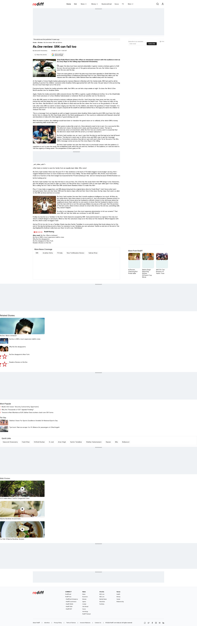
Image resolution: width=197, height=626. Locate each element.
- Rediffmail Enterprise (71, 599)
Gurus (117, 4)
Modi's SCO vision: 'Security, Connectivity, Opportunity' (20, 407)
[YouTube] (159, 623)
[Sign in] (162, 4)
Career (118, 599)
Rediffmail (68, 594)
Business (85, 596)
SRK (37, 253)
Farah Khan (26, 442)
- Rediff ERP (68, 609)
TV (123, 4)
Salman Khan (93, 253)
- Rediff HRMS (69, 604)
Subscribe (151, 43)
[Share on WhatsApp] (145, 623)
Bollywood (125, 442)
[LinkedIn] (163, 623)
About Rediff (36, 622)
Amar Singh (62, 442)
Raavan (108, 442)
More (129, 4)
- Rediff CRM (68, 606)
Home (68, 4)
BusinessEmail (107, 4)
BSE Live (101, 594)
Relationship (120, 601)
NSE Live (101, 596)
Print (163, 41)
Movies (40, 42)
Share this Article (41, 54)
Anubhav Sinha (48, 253)
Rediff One (68, 596)
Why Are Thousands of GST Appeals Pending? (18, 410)
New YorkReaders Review (75, 253)
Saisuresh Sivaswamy (41, 50)
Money (93, 4)
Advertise (47, 622)
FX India (60, 253)
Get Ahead (85, 606)
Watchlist (102, 601)
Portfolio (101, 604)
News (83, 4)
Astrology (85, 611)
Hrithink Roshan (39, 442)
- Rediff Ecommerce (70, 601)
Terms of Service (71, 622)
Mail (75, 4)
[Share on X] (148, 623)
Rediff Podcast (86, 614)
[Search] (157, 4)
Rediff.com (113, 622)
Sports (84, 601)
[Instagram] (156, 623)
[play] (22, 489)
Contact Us (98, 622)
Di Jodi (51, 442)
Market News (103, 599)
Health (118, 594)
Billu (116, 442)
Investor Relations (85, 622)
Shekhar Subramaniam (94, 442)
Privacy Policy (58, 622)
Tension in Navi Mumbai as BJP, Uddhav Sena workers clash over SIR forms (27, 412)
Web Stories (5, 478)
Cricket (84, 604)
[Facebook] (152, 623)
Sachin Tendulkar (76, 442)
